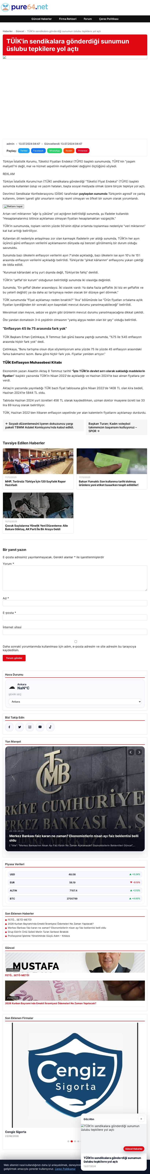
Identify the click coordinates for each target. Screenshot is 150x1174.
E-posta (9, 613)
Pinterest (82, 150)
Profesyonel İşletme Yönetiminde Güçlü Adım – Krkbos (39, 935)
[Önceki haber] (131, 752)
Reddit (69, 150)
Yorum (8, 564)
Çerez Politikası (109, 18)
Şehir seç (15, 694)
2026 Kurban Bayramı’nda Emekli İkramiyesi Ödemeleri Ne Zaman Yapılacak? (51, 923)
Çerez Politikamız (65, 1168)
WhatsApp (54, 150)
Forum (88, 18)
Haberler (8, 31)
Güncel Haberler (41, 18)
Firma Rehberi (67, 18)
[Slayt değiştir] (68, 1141)
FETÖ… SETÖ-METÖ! (20, 919)
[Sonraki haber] (139, 752)
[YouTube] (40, 727)
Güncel (20, 31)
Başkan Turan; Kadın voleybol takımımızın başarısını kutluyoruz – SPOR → (113, 427)
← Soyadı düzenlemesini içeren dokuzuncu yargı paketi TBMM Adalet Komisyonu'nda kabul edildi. (39, 425)
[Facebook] (9, 727)
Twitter (23, 150)
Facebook (38, 150)
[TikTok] (50, 727)
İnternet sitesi (12, 627)
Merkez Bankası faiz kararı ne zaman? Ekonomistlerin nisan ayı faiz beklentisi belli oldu (57, 927)
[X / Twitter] (19, 727)
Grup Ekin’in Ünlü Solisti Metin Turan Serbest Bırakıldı (38, 931)
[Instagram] (30, 727)
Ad (6, 598)
